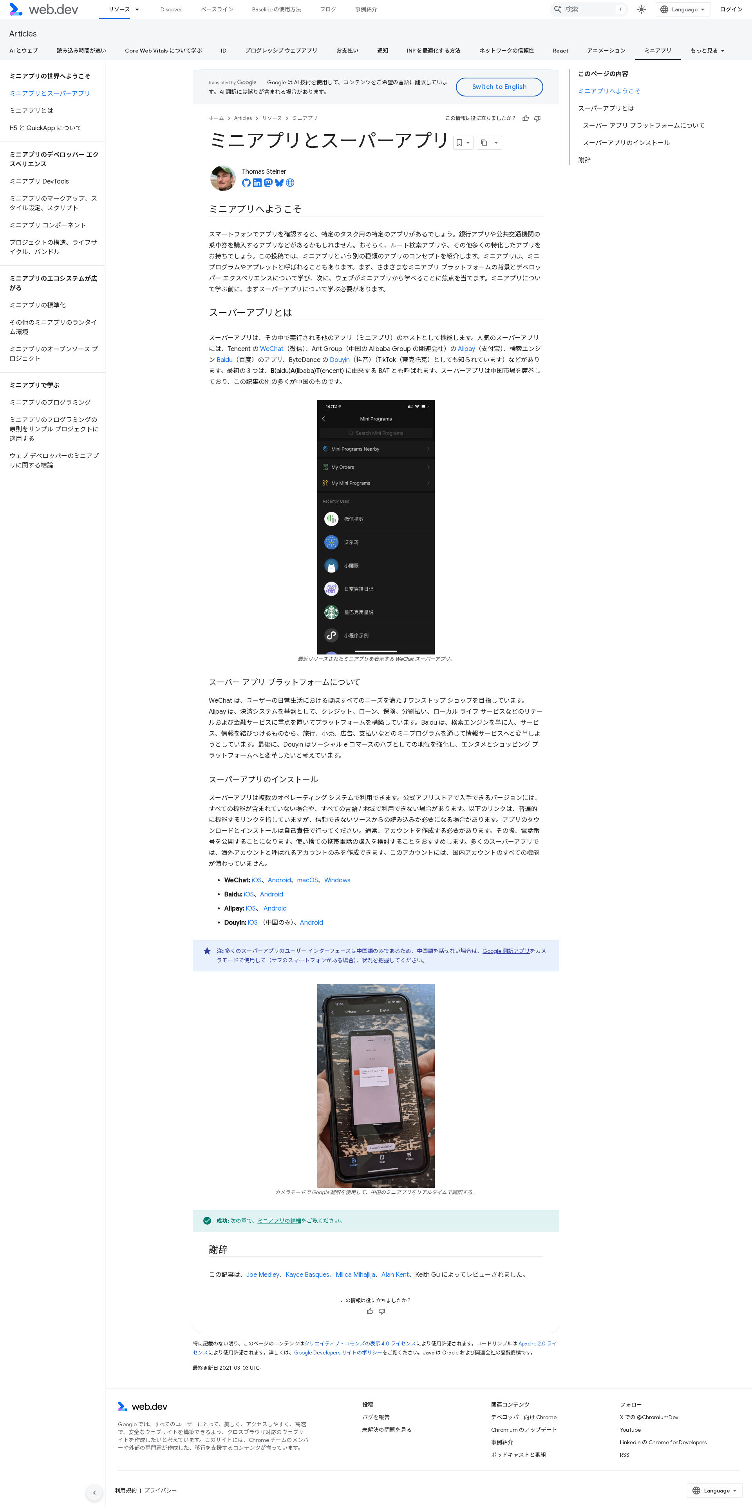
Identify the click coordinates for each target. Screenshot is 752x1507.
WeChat (272, 349)
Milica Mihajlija (355, 1275)
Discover (171, 9)
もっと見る (704, 50)
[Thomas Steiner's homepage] (290, 185)
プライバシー (160, 1490)
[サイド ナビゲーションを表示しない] (94, 1493)
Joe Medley (262, 1275)
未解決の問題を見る (387, 1429)
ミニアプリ (658, 50)
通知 (382, 50)
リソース (119, 9)
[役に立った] (525, 118)
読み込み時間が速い (81, 50)
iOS (257, 880)
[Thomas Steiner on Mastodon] (268, 185)
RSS (624, 1454)
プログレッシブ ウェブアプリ (281, 50)
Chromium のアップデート (524, 1429)
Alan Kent (395, 1275)
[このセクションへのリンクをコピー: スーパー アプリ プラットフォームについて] (368, 683)
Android (279, 880)
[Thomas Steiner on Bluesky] (279, 185)
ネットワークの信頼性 (506, 50)
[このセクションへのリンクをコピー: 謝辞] (235, 1250)
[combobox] (589, 9)
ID (223, 50)
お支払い (347, 50)
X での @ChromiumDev (649, 1417)
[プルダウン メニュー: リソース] (140, 9)
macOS (307, 880)
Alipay (466, 349)
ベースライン (217, 9)
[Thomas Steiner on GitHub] (246, 185)
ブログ (328, 9)
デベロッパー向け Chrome (524, 1417)
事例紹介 (366, 9)
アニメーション (606, 50)
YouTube (630, 1429)
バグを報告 (376, 1417)
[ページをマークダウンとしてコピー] (484, 142)
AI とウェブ (23, 50)
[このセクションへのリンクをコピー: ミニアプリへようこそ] (309, 210)
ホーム (216, 118)
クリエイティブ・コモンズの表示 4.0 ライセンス (360, 1343)
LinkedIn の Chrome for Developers (663, 1442)
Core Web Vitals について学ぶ (163, 50)
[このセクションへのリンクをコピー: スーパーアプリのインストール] (325, 780)
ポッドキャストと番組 (518, 1454)
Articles (23, 34)
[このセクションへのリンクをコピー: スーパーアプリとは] (299, 313)
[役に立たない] (537, 118)
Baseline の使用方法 (276, 9)
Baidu (225, 360)
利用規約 (126, 1490)
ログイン (731, 9)
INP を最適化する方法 (434, 50)
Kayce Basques (307, 1275)
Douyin (340, 360)
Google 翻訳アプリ (506, 950)
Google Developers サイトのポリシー (338, 1352)
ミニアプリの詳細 (279, 1220)
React (560, 50)
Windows (337, 880)
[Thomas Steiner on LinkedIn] (257, 185)
